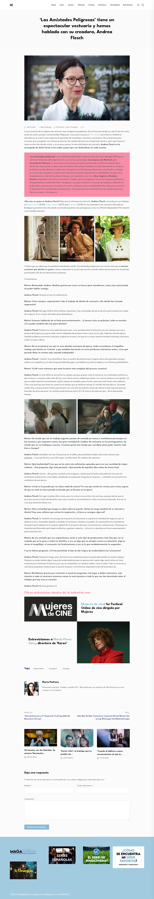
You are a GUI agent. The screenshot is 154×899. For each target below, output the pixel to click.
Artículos (102, 5)
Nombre (28, 786)
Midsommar (32, 205)
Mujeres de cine (92, 604)
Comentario (29, 799)
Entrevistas (128, 5)
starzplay (65, 668)
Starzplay (74, 127)
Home (53, 5)
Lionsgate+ (53, 668)
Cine (61, 5)
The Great (95, 135)
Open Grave (52, 205)
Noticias (81, 5)
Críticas (91, 5)
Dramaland (115, 5)
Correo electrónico (85, 786)
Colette (72, 205)
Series (70, 5)
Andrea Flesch (38, 668)
